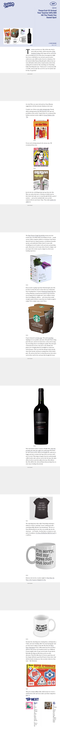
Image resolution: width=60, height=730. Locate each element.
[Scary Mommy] (9, 5)
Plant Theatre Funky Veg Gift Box (36, 235)
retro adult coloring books (43, 109)
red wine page (38, 338)
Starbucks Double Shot (48, 291)
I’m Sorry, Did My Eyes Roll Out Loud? (45, 533)
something (50, 338)
